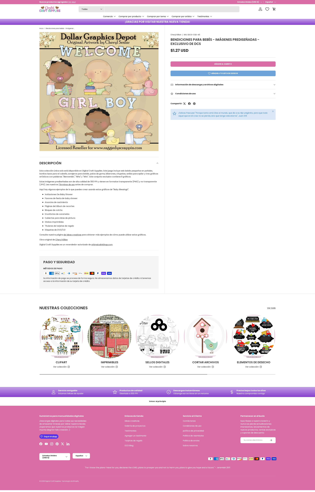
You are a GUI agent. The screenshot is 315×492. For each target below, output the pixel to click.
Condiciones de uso (192, 425)
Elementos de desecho (253, 362)
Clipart (61, 362)
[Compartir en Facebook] (189, 103)
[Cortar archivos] (205, 336)
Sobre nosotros (190, 445)
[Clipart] (61, 336)
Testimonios (203, 16)
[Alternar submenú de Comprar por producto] (143, 16)
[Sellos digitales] (157, 336)
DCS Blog (129, 445)
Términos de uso (67, 184)
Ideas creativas (132, 421)
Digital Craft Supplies (53, 481)
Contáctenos (189, 421)
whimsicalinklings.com (102, 244)
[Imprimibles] (109, 336)
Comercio (108, 16)
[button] (274, 9)
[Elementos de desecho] (254, 336)
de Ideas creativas (72, 234)
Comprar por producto (130, 16)
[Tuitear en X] (184, 103)
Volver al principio (157, 401)
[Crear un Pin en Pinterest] (194, 103)
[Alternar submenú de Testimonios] (211, 16)
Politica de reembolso (193, 435)
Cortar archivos (205, 362)
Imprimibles (109, 362)
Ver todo (271, 308)
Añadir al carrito (223, 64)
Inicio (41, 28)
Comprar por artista (181, 16)
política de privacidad (193, 430)
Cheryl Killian (176, 34)
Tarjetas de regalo (133, 440)
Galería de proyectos (135, 425)
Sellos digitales (157, 362)
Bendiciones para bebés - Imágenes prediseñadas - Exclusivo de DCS (60, 28)
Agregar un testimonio (135, 435)
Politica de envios (191, 440)
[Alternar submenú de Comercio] (114, 16)
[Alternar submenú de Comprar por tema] (167, 16)
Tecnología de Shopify (70, 481)
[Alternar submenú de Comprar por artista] (193, 16)
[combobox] (159, 9)
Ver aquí (72, 2)
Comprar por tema (156, 16)
